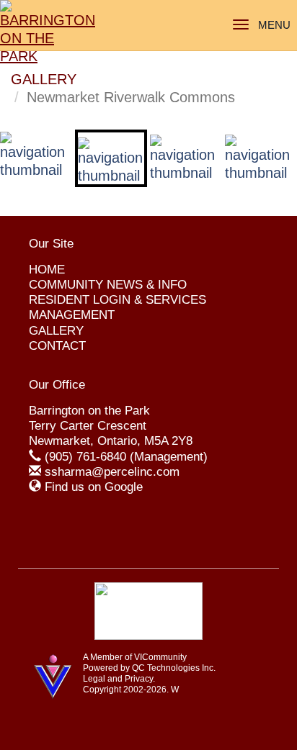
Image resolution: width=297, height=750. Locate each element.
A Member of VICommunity (135, 657)
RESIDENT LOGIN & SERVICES (117, 300)
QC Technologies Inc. (174, 668)
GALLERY (43, 79)
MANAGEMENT (72, 315)
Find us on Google (94, 487)
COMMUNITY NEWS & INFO (108, 285)
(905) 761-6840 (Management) (126, 457)
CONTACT (57, 346)
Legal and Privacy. (119, 679)
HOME (47, 269)
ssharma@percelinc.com (112, 472)
